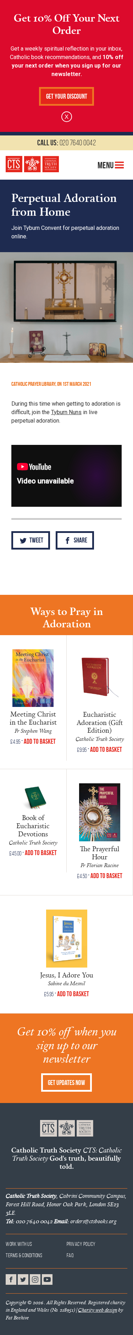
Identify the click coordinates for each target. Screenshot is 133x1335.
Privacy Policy (81, 1244)
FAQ (70, 1255)
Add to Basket (40, 741)
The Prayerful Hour (99, 852)
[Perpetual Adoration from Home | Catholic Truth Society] (32, 164)
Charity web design (97, 1309)
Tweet (35, 540)
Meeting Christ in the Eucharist (33, 718)
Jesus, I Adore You (66, 975)
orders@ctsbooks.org (85, 1221)
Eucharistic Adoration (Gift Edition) (100, 722)
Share (80, 540)
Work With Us (19, 1244)
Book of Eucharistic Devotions (33, 825)
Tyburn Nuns (66, 412)
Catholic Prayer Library (33, 384)
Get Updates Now (66, 1082)
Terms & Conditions (24, 1255)
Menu (106, 165)
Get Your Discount (66, 96)
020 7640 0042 (66, 142)
